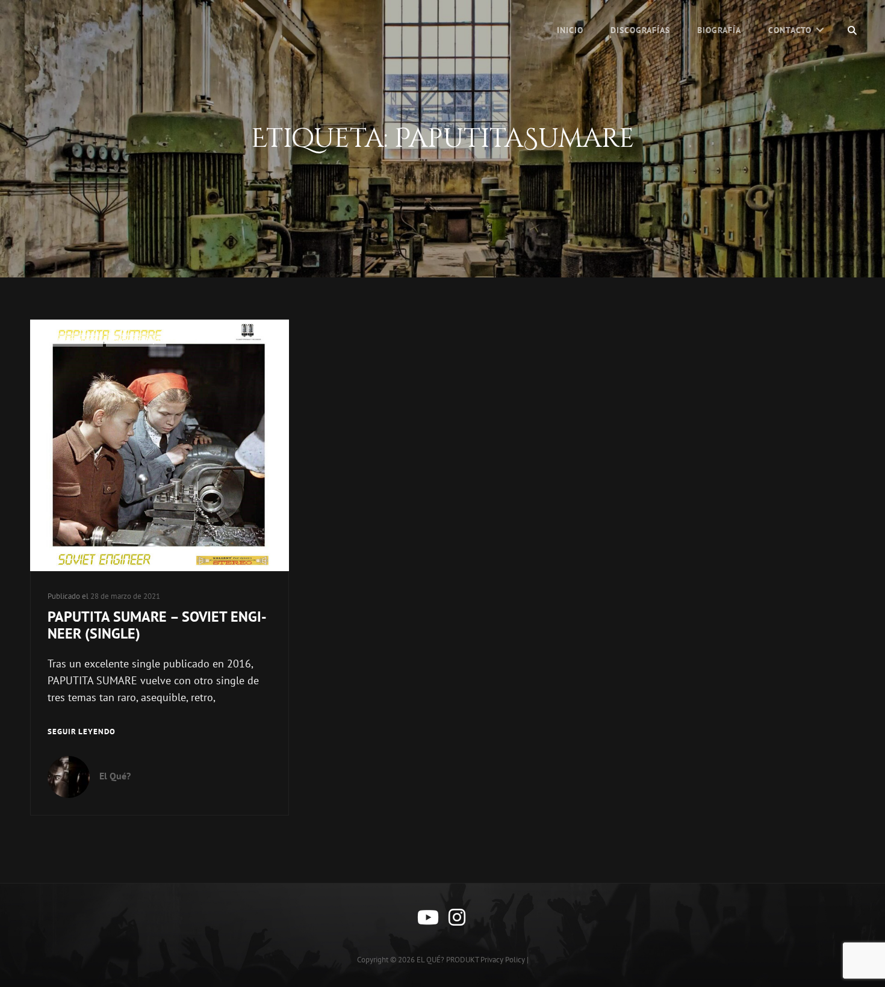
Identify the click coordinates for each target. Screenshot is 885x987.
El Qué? (115, 776)
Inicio (570, 30)
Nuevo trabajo (136, 340)
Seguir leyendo (82, 732)
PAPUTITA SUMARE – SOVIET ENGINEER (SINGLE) (157, 625)
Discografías (640, 30)
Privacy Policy (502, 960)
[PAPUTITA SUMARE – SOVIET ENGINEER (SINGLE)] (159, 445)
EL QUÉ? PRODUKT (448, 960)
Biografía (719, 30)
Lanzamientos (73, 340)
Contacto (790, 30)
